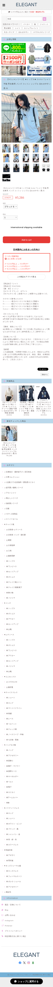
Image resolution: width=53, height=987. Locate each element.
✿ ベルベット (11, 724)
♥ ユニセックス (10, 677)
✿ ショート (10, 697)
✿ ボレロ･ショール (13, 881)
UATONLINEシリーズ (41, 32)
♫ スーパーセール (11, 519)
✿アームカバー (12, 797)
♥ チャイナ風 (9, 524)
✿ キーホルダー (12, 776)
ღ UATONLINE (11, 682)
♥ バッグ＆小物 (10, 745)
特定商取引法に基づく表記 (15, 936)
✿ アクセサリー (12, 755)
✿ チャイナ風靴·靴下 (14, 587)
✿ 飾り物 (9, 593)
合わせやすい (23, 32)
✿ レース (9, 719)
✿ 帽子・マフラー (13, 766)
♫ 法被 (6, 508)
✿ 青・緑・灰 (11, 839)
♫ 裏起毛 (7, 892)
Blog (6, 910)
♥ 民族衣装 (8, 850)
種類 (4, 203)
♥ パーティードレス (11, 808)
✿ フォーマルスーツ (14, 876)
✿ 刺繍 (9, 713)
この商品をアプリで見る (26, 277)
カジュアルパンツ (31, 28)
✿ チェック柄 (11, 729)
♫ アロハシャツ (10, 493)
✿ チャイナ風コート (14, 582)
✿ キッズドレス (12, 871)
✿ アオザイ (10, 855)
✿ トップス (10, 561)
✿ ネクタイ (10, 792)
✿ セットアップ (12, 571)
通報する (45, 374)
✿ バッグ (9, 750)
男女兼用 (7, 28)
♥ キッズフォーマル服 (12, 866)
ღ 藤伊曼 (9, 687)
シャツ (17, 28)
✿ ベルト (9, 782)
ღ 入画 (8, 551)
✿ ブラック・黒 (12, 829)
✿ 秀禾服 (9, 860)
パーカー (26, 24)
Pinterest (8, 926)
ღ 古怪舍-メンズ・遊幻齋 (16, 535)
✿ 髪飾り (9, 761)
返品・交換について (13, 905)
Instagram (9, 920)
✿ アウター (10, 619)
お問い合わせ (10, 915)
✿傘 (7, 803)
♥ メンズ (7, 603)
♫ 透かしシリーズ (11, 498)
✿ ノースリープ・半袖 (14, 734)
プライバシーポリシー (13, 931)
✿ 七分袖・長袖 (12, 740)
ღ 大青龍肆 (10, 545)
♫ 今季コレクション (12, 477)
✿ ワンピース (11, 566)
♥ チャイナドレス (11, 692)
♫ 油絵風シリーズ (11, 503)
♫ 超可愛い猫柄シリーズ (13, 487)
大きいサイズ (9, 32)
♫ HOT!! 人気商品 (10, 514)
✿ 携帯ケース (11, 771)
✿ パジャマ (10, 598)
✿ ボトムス (10, 577)
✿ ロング (9, 703)
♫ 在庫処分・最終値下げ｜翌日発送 (17, 472)
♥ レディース (9, 635)
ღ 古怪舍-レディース (14, 529)
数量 (4, 214)
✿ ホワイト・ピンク (14, 824)
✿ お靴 (9, 629)
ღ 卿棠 (8, 540)
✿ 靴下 (9, 787)
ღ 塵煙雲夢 (10, 556)
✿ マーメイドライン (14, 708)
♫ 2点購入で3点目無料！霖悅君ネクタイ (19, 482)
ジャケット (44, 24)
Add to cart (27, 239)
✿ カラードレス (12, 845)
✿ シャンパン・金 (13, 834)
